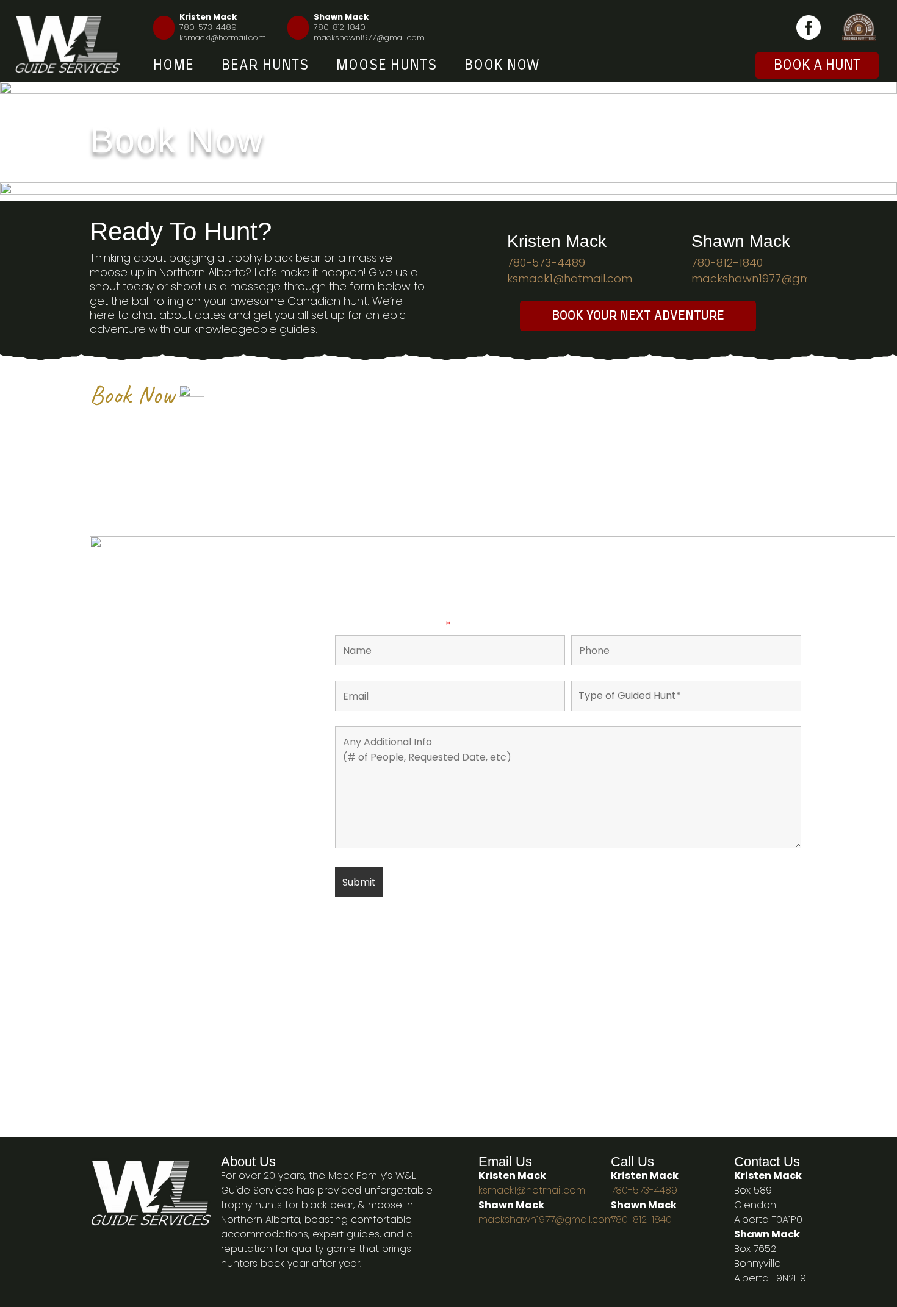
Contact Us (767, 1161)
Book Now (501, 65)
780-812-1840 (340, 27)
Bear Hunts (265, 65)
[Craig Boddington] (859, 27)
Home (173, 65)
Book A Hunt (817, 65)
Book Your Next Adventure (638, 316)
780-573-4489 (208, 27)
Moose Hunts (386, 65)
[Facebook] (808, 27)
